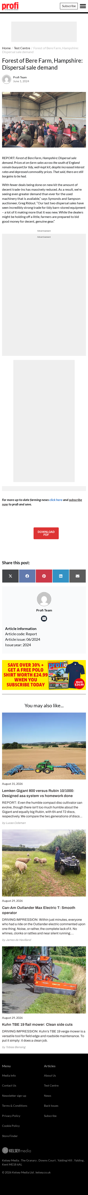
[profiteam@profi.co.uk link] (44, 619)
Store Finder (10, 1136)
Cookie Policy (11, 1125)
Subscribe (69, 6)
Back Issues (51, 1105)
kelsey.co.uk (43, 1172)
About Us (50, 1075)
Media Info (9, 1075)
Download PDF (46, 533)
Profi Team (20, 77)
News (47, 1095)
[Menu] (83, 6)
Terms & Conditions (14, 1105)
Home (6, 48)
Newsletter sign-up (14, 1095)
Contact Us (9, 1085)
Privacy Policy (11, 1115)
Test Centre (22, 48)
